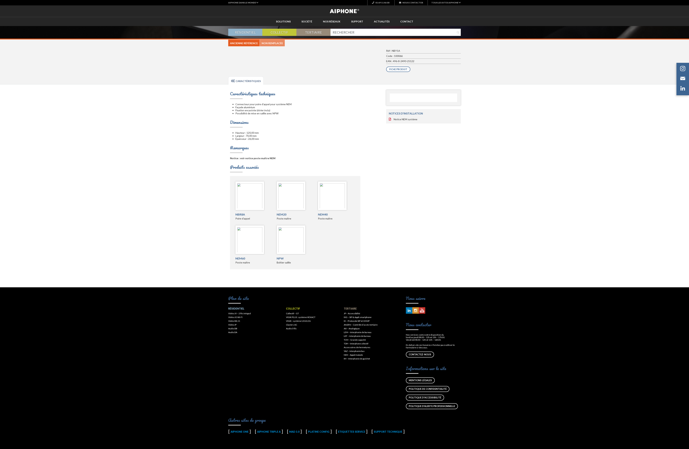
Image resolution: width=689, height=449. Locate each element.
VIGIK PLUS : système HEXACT (300, 317)
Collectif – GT (292, 313)
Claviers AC (291, 324)
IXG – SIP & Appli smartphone (357, 317)
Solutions (283, 21)
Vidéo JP (232, 324)
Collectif (279, 32)
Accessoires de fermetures (357, 347)
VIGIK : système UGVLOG (298, 321)
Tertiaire (313, 32)
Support (357, 21)
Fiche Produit (398, 69)
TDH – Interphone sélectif (356, 343)
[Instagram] (682, 69)
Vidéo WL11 (234, 321)
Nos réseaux (331, 21)
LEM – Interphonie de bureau (357, 332)
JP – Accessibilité (352, 313)
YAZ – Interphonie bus (354, 351)
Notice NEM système (405, 119)
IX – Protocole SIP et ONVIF (357, 321)
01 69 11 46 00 (382, 2)
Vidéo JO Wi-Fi (235, 317)
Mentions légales (420, 380)
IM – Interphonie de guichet (357, 358)
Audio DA (232, 332)
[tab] (246, 80)
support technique (388, 431)
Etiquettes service (351, 431)
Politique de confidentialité (428, 388)
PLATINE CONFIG (318, 431)
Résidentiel (245, 32)
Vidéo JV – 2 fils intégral (239, 313)
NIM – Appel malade (353, 355)
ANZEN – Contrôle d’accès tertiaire (361, 324)
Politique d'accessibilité (425, 397)
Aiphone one (240, 431)
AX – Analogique (352, 328)
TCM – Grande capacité (355, 339)
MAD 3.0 (294, 431)
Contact (406, 21)
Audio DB (232, 328)
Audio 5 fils (291, 328)
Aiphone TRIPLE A (269, 431)
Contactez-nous (420, 354)
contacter (412, 2)
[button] (243, 2)
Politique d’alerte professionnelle (432, 406)
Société (306, 21)
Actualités (382, 21)
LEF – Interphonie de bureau (357, 336)
